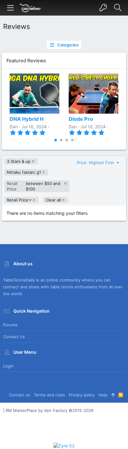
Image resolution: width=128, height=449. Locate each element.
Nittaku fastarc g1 (24, 172)
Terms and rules (49, 394)
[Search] (117, 7)
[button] (10, 7)
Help (102, 394)
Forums (10, 324)
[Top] (113, 394)
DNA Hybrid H (26, 119)
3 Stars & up (18, 161)
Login (8, 365)
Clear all (53, 199)
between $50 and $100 (33, 186)
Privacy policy (82, 394)
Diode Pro (81, 119)
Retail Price (17, 200)
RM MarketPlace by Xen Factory (50, 410)
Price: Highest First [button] (96, 162)
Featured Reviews (26, 61)
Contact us (14, 336)
